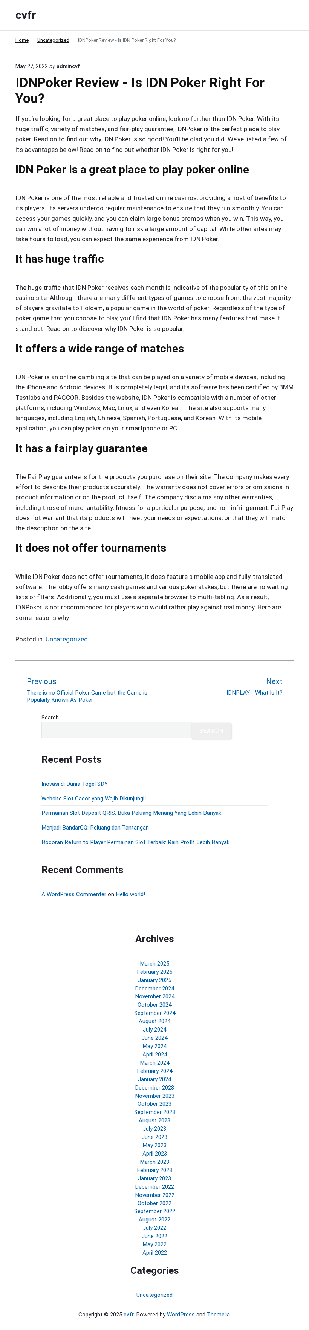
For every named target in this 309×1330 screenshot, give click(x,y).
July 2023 (154, 1128)
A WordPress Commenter (73, 894)
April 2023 (154, 1153)
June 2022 (154, 1236)
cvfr (128, 1314)
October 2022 (154, 1203)
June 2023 (154, 1137)
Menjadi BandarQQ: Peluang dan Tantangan (95, 827)
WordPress (181, 1314)
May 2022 (154, 1244)
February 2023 (154, 1170)
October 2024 (154, 1004)
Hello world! (130, 894)
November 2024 (154, 996)
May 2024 (154, 1046)
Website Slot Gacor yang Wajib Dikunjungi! (93, 798)
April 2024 (154, 1054)
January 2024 (154, 1079)
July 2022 (154, 1227)
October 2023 (154, 1103)
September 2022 (154, 1211)
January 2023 (154, 1178)
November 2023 (154, 1096)
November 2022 (154, 1195)
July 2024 (154, 1029)
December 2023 (154, 1087)
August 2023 (154, 1120)
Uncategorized (67, 639)
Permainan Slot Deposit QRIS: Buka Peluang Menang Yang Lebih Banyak (131, 813)
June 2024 (154, 1038)
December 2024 (154, 988)
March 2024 (154, 1062)
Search (50, 717)
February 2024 (154, 1071)
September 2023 (154, 1112)
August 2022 (154, 1219)
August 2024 (154, 1021)
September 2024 (154, 1013)
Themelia (218, 1314)
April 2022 (154, 1252)
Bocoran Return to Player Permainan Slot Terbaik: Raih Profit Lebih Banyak (135, 842)
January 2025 (154, 980)
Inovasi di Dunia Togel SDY (74, 784)
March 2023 (154, 1162)
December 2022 (154, 1186)
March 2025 (154, 963)
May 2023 (154, 1145)
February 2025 (154, 972)
